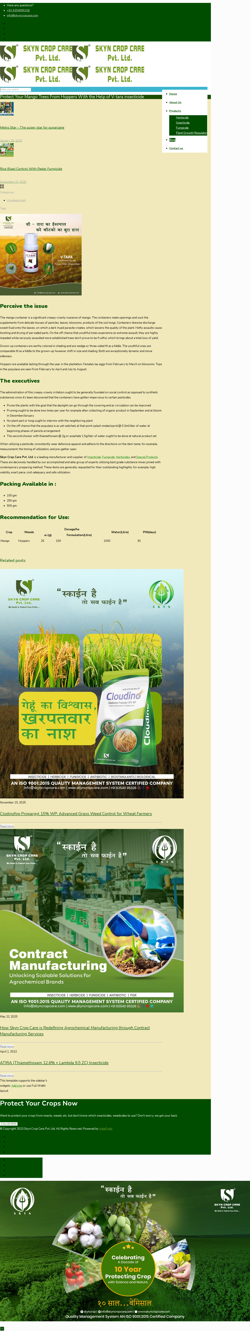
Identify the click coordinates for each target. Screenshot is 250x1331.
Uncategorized (16, 200)
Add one (16, 1086)
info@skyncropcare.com (22, 15)
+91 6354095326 (18, 10)
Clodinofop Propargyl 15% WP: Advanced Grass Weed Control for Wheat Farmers (76, 813)
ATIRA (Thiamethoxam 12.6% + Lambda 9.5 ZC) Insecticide (54, 1062)
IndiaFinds (105, 1129)
